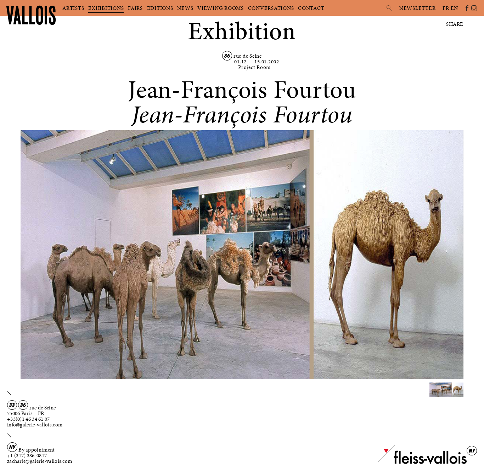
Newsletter (417, 8)
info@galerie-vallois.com (34, 424)
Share (454, 24)
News (185, 8)
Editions (160, 8)
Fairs (135, 8)
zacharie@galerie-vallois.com (39, 461)
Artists (73, 8)
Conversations (271, 8)
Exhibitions (106, 8)
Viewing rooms (220, 8)
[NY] (422, 462)
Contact (311, 8)
